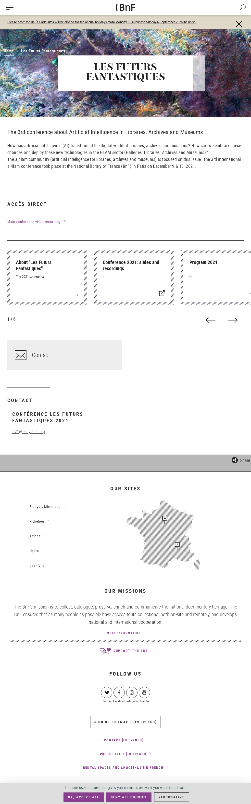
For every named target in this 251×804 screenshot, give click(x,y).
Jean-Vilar (38, 565)
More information (124, 633)
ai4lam (13, 166)
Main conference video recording (33, 221)
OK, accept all (83, 797)
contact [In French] (124, 740)
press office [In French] (124, 754)
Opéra (34, 550)
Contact (41, 355)
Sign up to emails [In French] (125, 722)
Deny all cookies (129, 797)
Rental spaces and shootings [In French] (124, 767)
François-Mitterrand (45, 506)
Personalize (171, 797)
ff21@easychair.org (28, 431)
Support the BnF (130, 651)
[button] (241, 459)
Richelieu (37, 521)
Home (9, 51)
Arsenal (36, 536)
